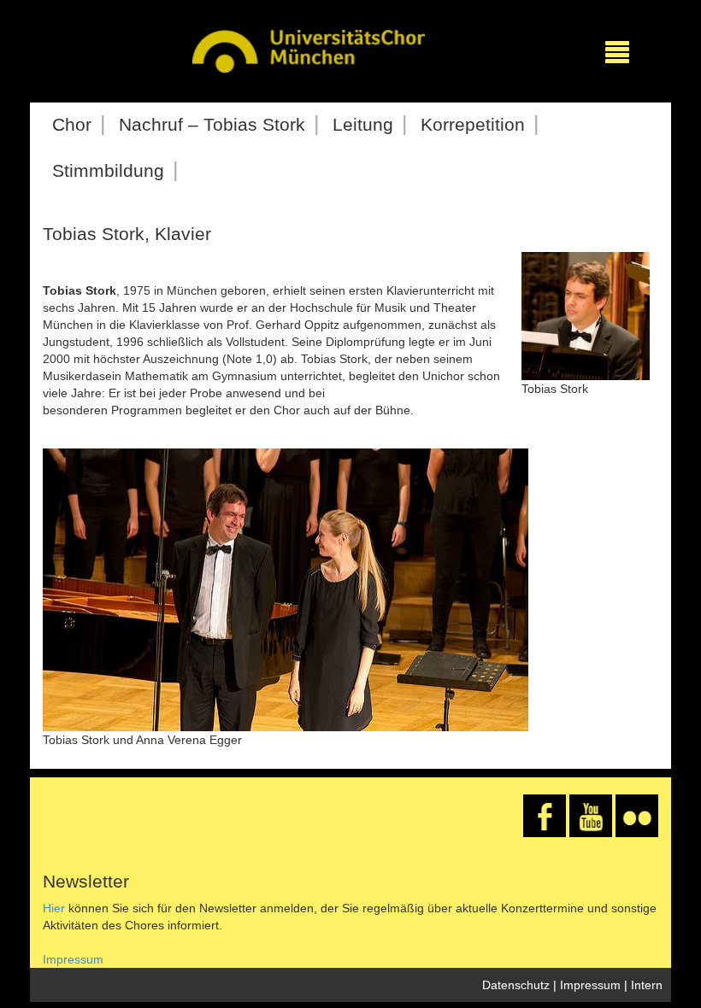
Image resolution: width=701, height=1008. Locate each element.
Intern (647, 985)
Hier (54, 908)
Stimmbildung (108, 170)
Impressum (73, 959)
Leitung (363, 124)
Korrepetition (473, 124)
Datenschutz (516, 985)
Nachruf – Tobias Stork (212, 124)
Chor (71, 124)
